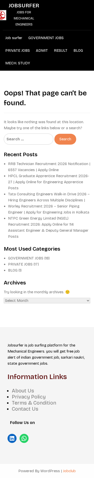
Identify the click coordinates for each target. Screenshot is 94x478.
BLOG (78, 50)
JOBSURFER (24, 5)
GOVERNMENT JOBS (46, 38)
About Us (23, 391)
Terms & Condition (34, 403)
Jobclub (69, 471)
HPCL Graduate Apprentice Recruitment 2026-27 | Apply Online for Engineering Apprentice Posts (48, 182)
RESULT (60, 50)
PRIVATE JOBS (17, 50)
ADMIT (42, 50)
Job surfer (13, 38)
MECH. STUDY (17, 63)
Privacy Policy (29, 397)
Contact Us (25, 409)
